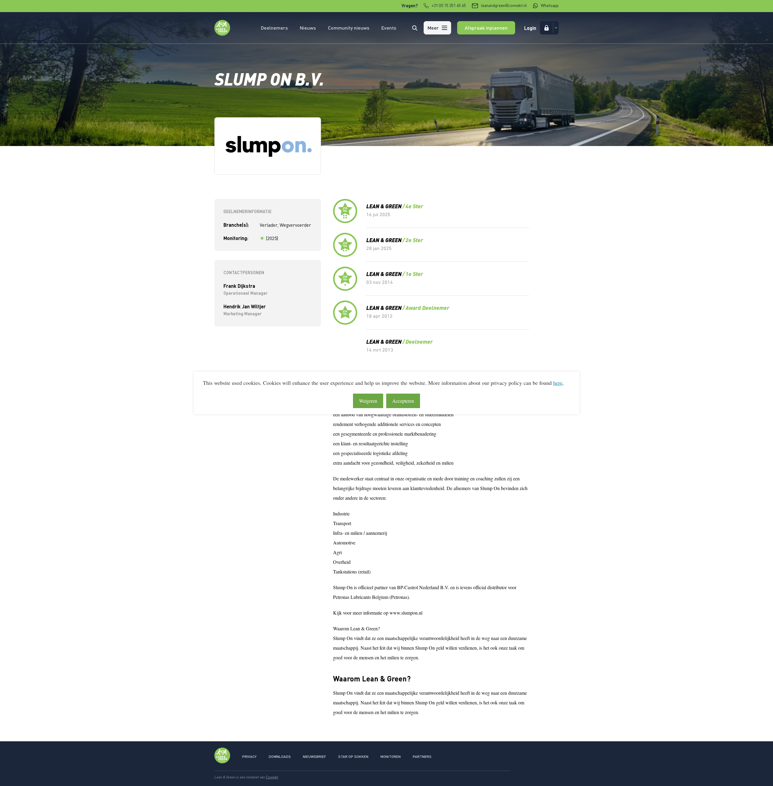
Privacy (249, 756)
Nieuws (308, 28)
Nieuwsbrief (314, 756)
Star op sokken (353, 756)
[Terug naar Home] (222, 34)
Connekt (272, 777)
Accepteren (403, 401)
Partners (422, 756)
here (558, 382)
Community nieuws (348, 28)
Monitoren (390, 756)
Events (388, 28)
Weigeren (368, 401)
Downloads (280, 756)
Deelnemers (274, 28)
